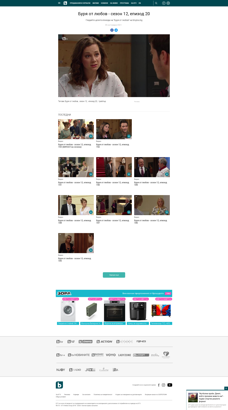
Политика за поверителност (103, 394)
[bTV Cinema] (88, 341)
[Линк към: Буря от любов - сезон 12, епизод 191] (76, 175)
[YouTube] (168, 385)
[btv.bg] (62, 341)
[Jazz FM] (92, 369)
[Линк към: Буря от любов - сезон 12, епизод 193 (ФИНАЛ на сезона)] (76, 137)
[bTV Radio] (77, 369)
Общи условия (61, 397)
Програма (124, 3)
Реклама (67, 394)
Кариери (76, 394)
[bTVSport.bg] (142, 354)
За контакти (86, 394)
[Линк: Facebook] (157, 385)
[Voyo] (112, 355)
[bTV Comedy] (73, 341)
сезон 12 (83, 101)
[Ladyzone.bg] (125, 355)
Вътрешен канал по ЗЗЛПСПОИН (156, 394)
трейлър (102, 101)
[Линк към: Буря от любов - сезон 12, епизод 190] (114, 175)
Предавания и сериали (80, 3)
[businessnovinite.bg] (99, 355)
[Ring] (143, 341)
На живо (114, 3)
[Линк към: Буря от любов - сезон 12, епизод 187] (114, 213)
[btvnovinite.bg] (80, 355)
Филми (96, 3)
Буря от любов (71, 101)
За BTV (58, 394)
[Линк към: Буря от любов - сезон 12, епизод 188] (76, 213)
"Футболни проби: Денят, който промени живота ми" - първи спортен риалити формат (211, 397)
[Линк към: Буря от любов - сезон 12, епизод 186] (152, 213)
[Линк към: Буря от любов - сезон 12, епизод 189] (152, 175)
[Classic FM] (105, 370)
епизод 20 (92, 101)
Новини (104, 3)
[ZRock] (118, 369)
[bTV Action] (106, 341)
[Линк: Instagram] (162, 385)
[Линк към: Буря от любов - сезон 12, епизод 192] (114, 137)
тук (168, 293)
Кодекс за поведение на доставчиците (129, 394)
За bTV (134, 3)
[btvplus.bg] (62, 354)
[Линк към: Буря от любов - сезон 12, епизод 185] (76, 251)
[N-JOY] (62, 370)
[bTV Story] (126, 341)
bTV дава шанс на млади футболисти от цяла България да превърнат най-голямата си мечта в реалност (207, 406)
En (140, 3)
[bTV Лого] (59, 385)
